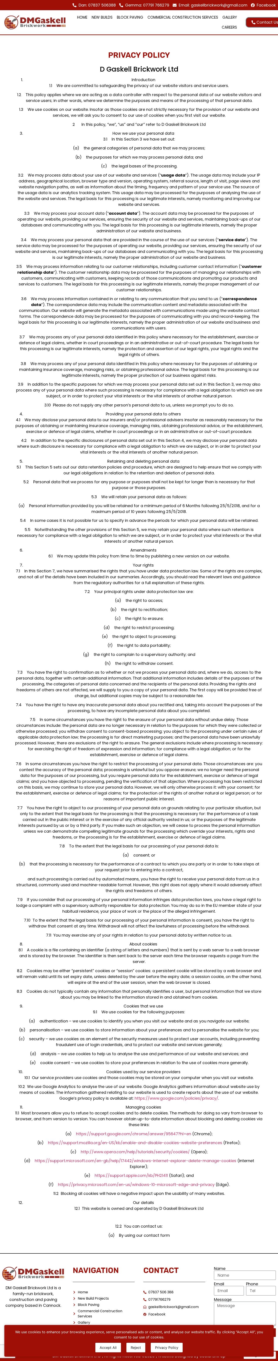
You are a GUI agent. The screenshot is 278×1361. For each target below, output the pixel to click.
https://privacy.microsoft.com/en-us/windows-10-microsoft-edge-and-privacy (136, 1184)
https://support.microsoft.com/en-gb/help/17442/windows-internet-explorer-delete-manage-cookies (135, 1160)
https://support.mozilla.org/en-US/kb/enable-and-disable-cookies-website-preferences (135, 1142)
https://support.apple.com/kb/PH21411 (131, 1175)
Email (219, 1284)
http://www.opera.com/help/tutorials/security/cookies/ (135, 1152)
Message (223, 1300)
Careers (229, 27)
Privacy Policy (166, 1347)
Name (219, 1269)
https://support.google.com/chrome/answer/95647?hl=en (133, 1134)
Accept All (108, 1347)
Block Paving (130, 17)
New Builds (102, 17)
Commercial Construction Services (182, 17)
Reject (136, 1347)
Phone (252, 1284)
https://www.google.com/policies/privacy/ (176, 1098)
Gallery (229, 17)
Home (82, 17)
